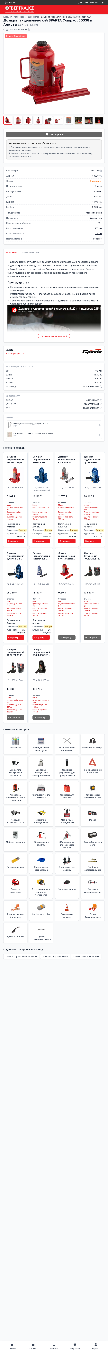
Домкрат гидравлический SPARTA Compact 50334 (67, 556)
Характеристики (30, 252)
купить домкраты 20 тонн (86, 956)
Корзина (95, 1349)
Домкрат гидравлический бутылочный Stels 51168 (92, 460)
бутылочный (96, 218)
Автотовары (20, 17)
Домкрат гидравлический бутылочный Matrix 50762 (67, 460)
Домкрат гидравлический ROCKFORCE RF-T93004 (41, 652)
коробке (97, 239)
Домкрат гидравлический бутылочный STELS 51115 (41, 460)
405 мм (98, 228)
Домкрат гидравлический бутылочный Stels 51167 (15, 556)
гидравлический (94, 213)
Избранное (75, 1349)
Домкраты (33, 17)
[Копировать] (29, 29)
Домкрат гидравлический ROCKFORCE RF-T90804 (15, 652)
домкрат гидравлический (55, 956)
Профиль (54, 1348)
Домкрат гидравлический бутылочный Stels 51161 (41, 556)
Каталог (7, 17)
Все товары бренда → (15, 353)
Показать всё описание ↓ (54, 336)
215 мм (98, 233)
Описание (11, 252)
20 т (100, 223)
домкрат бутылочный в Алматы (21, 956)
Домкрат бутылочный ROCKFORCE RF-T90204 (92, 556)
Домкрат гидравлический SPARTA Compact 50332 (15, 460)
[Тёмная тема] (103, 2)
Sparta (98, 186)
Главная (12, 1348)
